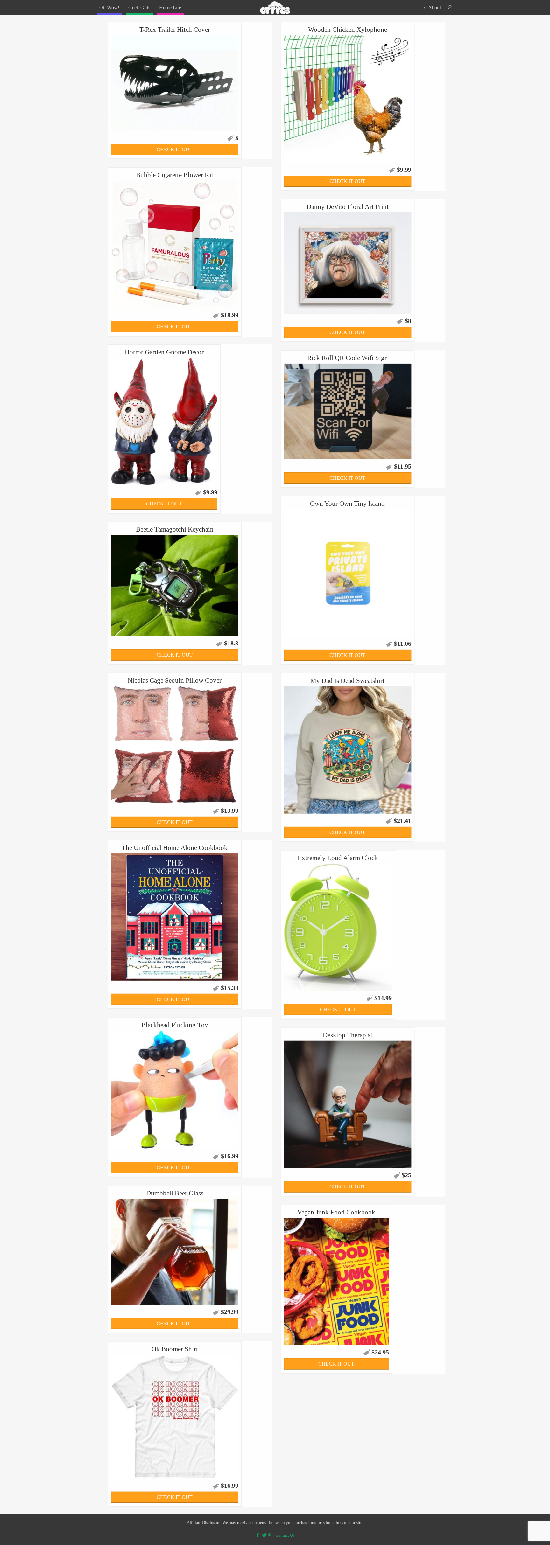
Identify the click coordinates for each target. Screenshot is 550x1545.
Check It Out (175, 149)
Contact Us (284, 1535)
